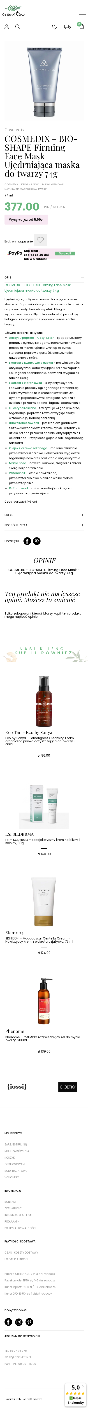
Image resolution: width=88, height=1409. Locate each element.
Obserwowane (15, 1164)
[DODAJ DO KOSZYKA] (37, 683)
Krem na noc (30, 184)
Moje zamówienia (17, 1151)
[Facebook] (27, 541)
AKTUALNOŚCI (14, 1208)
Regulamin (12, 1221)
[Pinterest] (37, 541)
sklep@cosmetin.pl (18, 1357)
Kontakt (10, 1202)
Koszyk (10, 1158)
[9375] (40, 240)
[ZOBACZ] (50, 683)
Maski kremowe (53, 184)
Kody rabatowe (16, 1171)
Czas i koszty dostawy (21, 1252)
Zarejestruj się (16, 1144)
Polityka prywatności (20, 1228)
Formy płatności (16, 1259)
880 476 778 (18, 1351)
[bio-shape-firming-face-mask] (44, 81)
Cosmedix (14, 129)
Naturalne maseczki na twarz (26, 189)
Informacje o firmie (19, 1215)
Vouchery (12, 1177)
